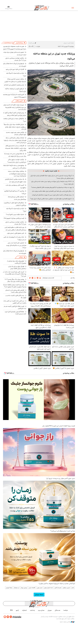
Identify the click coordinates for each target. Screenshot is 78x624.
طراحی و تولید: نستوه (65, 622)
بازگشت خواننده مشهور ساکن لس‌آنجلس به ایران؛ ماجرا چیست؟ (16, 160)
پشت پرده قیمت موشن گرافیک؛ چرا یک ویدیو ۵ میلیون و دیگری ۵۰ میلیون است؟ (14, 286)
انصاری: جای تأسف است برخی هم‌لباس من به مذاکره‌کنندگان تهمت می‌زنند (16, 245)
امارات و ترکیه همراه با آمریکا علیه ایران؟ (16, 74)
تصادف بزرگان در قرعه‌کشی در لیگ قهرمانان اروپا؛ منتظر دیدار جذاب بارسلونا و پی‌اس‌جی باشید (15, 140)
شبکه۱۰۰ (65, 610)
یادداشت (32, 610)
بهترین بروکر (24, 588)
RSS (11, 610)
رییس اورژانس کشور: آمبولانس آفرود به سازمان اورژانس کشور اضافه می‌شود (14, 114)
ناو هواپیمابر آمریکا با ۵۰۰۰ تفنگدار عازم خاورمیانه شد (14, 64)
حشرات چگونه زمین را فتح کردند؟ (15, 214)
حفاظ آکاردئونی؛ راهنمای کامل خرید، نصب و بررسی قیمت (15, 313)
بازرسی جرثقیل (66, 588)
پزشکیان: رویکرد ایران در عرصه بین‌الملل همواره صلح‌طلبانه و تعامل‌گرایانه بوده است (17, 173)
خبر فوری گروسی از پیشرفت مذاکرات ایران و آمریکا (15, 90)
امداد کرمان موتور (48, 588)
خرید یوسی (39, 588)
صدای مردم (41, 610)
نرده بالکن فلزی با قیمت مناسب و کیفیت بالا (16, 296)
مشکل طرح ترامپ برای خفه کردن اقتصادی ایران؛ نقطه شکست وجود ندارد (52, 191)
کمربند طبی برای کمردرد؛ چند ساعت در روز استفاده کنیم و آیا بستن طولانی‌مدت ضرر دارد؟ (14, 274)
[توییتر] (8, 617)
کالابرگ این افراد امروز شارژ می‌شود (15, 69)
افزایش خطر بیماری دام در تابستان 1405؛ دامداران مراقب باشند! (15, 291)
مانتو (73, 588)
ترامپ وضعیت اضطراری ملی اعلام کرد (14, 85)
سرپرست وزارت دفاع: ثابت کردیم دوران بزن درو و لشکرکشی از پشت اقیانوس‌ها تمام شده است (14, 107)
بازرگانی (21, 257)
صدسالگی (57, 610)
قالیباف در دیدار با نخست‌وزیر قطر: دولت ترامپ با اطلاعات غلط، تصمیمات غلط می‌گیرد (15, 148)
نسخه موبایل (39, 594)
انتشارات (24, 610)
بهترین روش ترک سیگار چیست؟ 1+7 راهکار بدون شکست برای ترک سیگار (15, 280)
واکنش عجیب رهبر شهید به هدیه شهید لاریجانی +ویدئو (16, 133)
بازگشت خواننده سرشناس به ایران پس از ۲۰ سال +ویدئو (15, 59)
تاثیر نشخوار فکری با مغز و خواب (15, 233)
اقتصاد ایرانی (32, 588)
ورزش (65, 43)
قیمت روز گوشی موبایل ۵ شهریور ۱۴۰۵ (14, 218)
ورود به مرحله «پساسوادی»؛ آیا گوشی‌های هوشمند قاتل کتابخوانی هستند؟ (51, 187)
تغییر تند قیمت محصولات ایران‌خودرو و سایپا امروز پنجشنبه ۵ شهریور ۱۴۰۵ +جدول (14, 47)
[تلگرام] (5, 617)
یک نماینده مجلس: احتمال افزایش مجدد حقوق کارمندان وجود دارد (15, 180)
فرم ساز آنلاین (58, 588)
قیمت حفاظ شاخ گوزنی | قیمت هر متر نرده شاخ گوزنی (15, 307)
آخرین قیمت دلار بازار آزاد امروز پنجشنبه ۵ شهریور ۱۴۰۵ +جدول (14, 95)
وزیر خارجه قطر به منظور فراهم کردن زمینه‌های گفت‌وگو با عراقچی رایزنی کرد (15, 228)
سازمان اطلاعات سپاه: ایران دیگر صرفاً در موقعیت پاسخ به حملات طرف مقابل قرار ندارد (15, 126)
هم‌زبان (49, 610)
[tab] (20, 42)
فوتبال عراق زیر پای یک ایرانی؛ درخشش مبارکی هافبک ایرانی (17, 267)
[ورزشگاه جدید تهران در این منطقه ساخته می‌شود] (51, 86)
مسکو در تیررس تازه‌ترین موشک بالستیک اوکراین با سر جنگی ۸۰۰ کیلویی (15, 80)
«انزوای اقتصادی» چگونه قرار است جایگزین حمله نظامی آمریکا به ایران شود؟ (51, 199)
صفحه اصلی (71, 43)
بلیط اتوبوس (9, 588)
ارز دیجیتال (16, 588)
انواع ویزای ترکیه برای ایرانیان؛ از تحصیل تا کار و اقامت (16, 262)
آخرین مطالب (19, 101)
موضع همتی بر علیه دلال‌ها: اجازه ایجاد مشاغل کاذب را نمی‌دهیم (14, 166)
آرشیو (17, 610)
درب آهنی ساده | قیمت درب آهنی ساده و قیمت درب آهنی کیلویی (14, 302)
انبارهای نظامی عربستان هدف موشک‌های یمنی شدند (17, 198)
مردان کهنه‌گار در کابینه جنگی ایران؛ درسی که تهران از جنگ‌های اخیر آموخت (52, 195)
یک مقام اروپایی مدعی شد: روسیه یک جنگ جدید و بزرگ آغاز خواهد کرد (15, 155)
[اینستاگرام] (11, 617)
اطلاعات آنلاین (41, 7)
